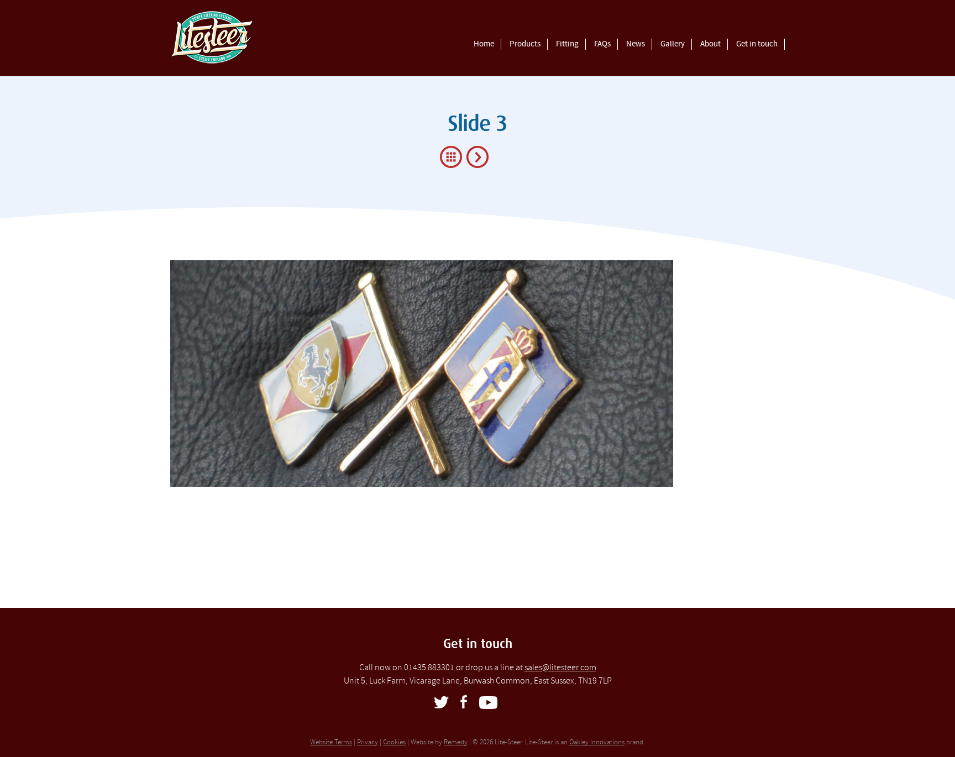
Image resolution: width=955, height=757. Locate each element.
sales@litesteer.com (560, 667)
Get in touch (757, 44)
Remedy (456, 742)
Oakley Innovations (597, 742)
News (635, 44)
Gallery (672, 44)
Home (484, 44)
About (710, 44)
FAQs (602, 44)
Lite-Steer (271, 37)
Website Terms (331, 742)
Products (525, 44)
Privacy (367, 742)
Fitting (567, 44)
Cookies (394, 742)
